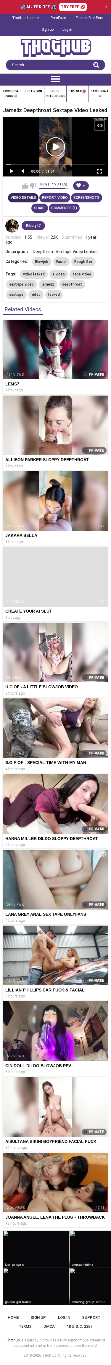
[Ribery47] (12, 226)
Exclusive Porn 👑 (11, 93)
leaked (54, 294)
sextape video (21, 284)
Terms (25, 1326)
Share (40, 208)
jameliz (48, 284)
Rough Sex (83, 262)
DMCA (49, 1326)
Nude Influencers (55, 93)
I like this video (25, 186)
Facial (61, 262)
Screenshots (86, 198)
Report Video (55, 198)
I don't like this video (33, 186)
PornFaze (58, 18)
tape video (82, 274)
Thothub (49, 1355)
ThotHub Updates (26, 18)
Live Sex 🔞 (78, 91)
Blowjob (42, 262)
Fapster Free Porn (89, 18)
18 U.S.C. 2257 (79, 1326)
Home (13, 1317)
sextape (16, 294)
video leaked (34, 274)
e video (58, 274)
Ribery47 (33, 226)
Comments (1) (64, 208)
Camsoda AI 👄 (100, 93)
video (36, 294)
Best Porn (33, 91)
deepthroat (72, 284)
